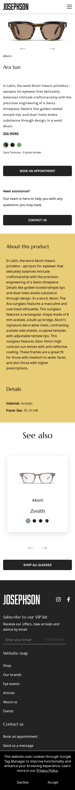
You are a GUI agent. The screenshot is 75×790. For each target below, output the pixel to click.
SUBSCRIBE (54, 640)
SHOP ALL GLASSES (37, 565)
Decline (23, 782)
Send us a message (18, 745)
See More (11, 133)
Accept (53, 782)
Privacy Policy (47, 770)
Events (8, 711)
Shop (7, 665)
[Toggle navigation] (69, 6)
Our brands (12, 674)
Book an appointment (37, 171)
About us (10, 702)
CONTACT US (37, 220)
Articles (9, 693)
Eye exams (11, 683)
